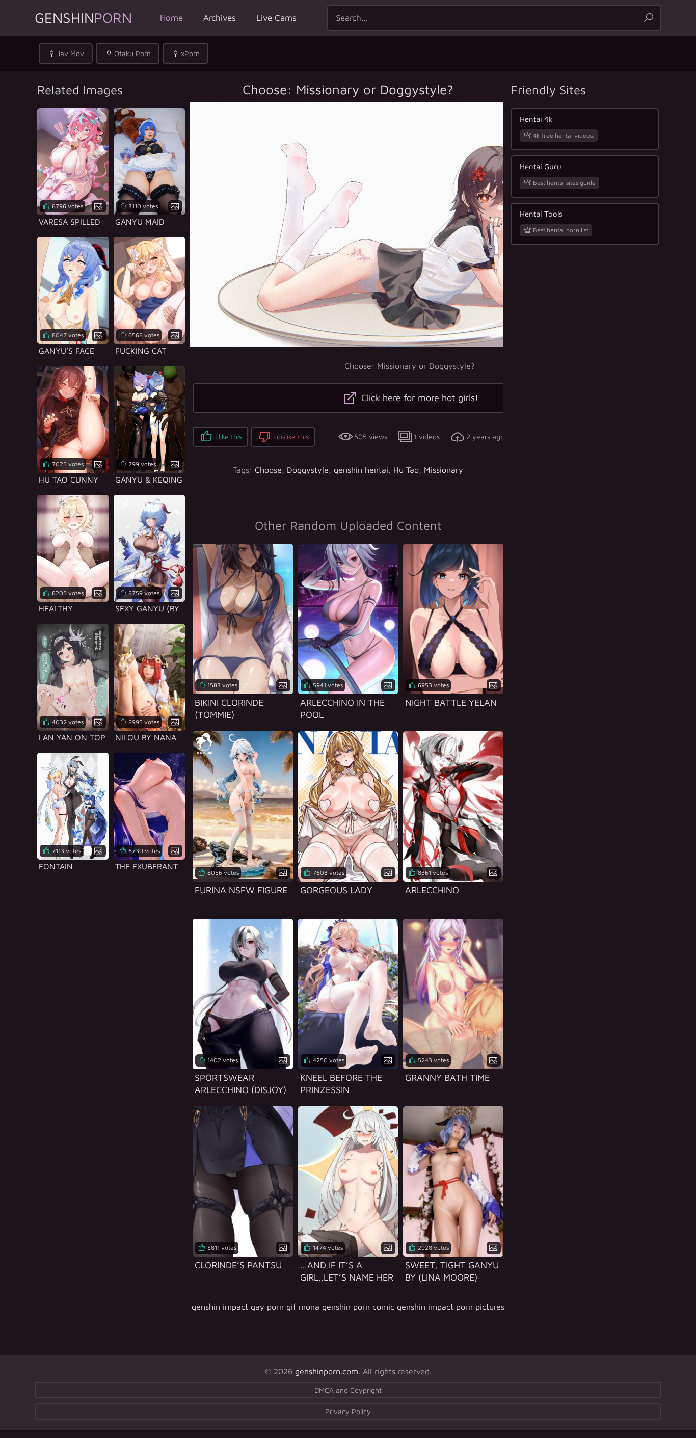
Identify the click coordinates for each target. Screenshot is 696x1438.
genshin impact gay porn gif (244, 1306)
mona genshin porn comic (346, 1306)
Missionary (443, 469)
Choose (268, 469)
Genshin (83, 17)
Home (171, 18)
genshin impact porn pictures (450, 1306)
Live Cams (276, 18)
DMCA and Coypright (348, 1390)
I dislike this (291, 436)
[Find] (648, 18)
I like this (228, 436)
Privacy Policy (348, 1411)
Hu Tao (406, 469)
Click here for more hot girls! (418, 397)
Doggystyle (308, 469)
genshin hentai (361, 469)
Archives (219, 18)
